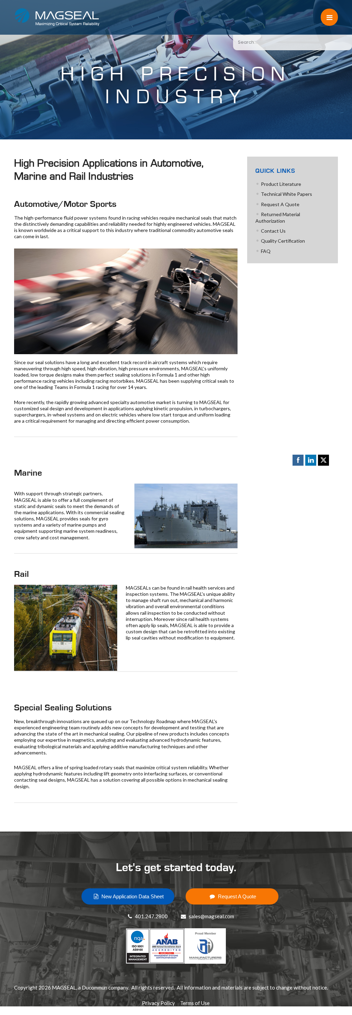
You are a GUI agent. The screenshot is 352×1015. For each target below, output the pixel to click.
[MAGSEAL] (48, 17)
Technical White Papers (286, 194)
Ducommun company (105, 987)
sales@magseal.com (211, 916)
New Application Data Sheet (132, 896)
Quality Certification (283, 241)
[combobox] (292, 42)
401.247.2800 (151, 916)
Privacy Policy (158, 1003)
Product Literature (281, 184)
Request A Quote (280, 204)
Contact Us (273, 231)
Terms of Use (195, 1003)
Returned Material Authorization (277, 217)
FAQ (266, 251)
